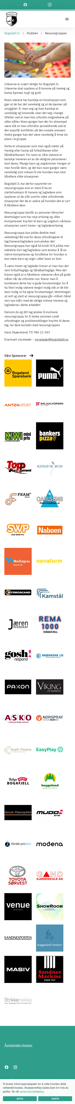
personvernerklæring (32, 1091)
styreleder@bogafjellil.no (51, 339)
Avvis (20, 1098)
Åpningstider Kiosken (18, 1045)
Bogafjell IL (12, 33)
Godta (55, 1098)
